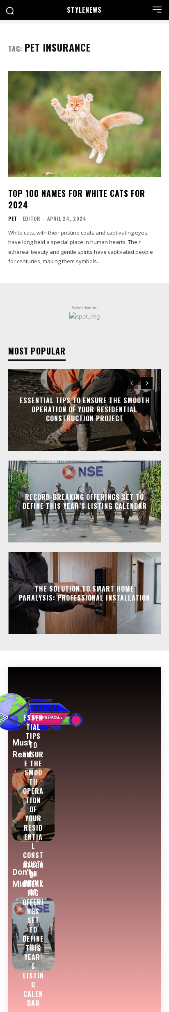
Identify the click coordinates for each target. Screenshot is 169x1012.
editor (31, 218)
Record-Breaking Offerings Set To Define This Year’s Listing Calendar (85, 501)
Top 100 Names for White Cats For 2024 (76, 199)
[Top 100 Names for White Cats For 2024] (84, 124)
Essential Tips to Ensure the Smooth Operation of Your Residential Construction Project (85, 409)
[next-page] (147, 383)
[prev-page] (132, 383)
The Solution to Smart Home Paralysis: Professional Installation (84, 592)
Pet (12, 218)
